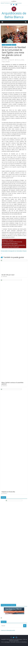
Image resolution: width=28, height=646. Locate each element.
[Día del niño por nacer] (14, 260)
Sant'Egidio (7, 61)
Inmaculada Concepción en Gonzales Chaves (14, 252)
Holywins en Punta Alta (8, 492)
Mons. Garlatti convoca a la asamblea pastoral (12, 383)
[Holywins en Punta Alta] (11, 389)
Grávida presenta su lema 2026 (7, 2)
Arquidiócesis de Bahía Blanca (14, 15)
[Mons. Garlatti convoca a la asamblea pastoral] (11, 280)
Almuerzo (18, 59)
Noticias (14, 44)
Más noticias (8, 44)
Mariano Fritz (12, 59)
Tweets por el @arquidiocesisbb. (8, 630)
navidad (22, 59)
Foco (3, 44)
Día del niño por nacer (7, 275)
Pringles (3, 61)
